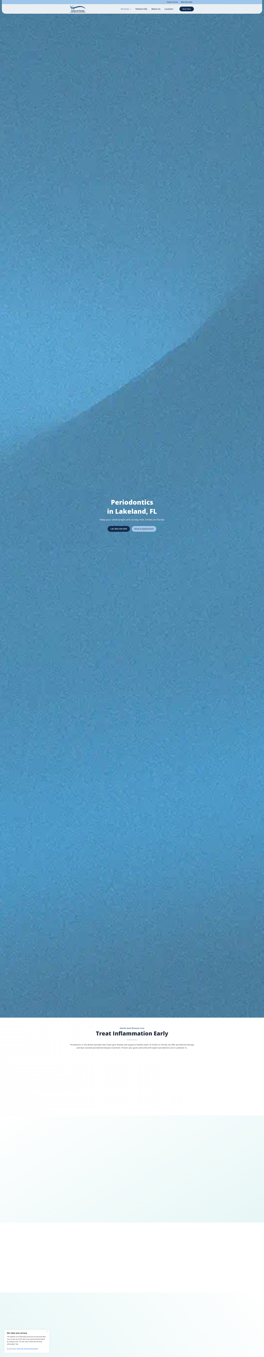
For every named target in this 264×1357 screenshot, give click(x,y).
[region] (27, 1341)
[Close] (47, 1331)
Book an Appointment (144, 529)
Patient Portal (172, 2)
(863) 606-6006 (186, 2)
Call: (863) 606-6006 (118, 529)
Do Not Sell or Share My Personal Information (22, 1349)
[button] (130, 9)
